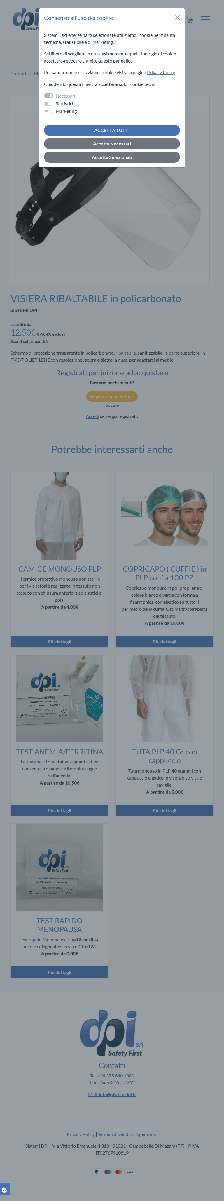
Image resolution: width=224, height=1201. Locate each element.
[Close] (177, 17)
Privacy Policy (161, 72)
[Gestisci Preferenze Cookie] (4, 1189)
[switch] (48, 103)
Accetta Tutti (112, 130)
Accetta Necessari (112, 143)
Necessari (65, 95)
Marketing (66, 111)
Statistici (64, 103)
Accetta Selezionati (112, 157)
